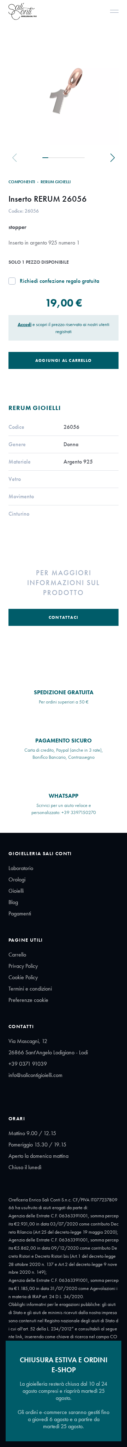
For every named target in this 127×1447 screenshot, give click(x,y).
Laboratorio (20, 868)
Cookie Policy (23, 977)
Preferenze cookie (28, 1000)
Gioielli (16, 890)
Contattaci (63, 617)
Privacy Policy (23, 966)
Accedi (24, 324)
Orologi (16, 879)
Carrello (17, 954)
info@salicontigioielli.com (35, 1075)
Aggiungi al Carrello (63, 360)
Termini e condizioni (30, 988)
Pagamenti (19, 913)
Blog (13, 902)
